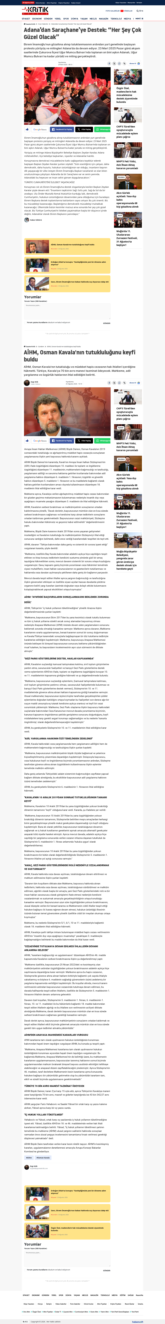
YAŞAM (83, 19)
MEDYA (127, 19)
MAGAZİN (103, 19)
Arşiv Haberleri (43, 24)
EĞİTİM (122, 1295)
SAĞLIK (131, 1295)
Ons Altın (26, 1312)
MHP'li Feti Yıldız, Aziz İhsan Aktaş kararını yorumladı (127, 165)
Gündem (41, 347)
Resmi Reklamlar (142, 1295)
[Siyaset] (128, 76)
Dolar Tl (57, 1312)
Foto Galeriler (75, 1304)
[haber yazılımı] (137, 1321)
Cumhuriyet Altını (81, 1312)
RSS (26, 1321)
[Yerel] (128, 219)
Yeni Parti (134, 1312)
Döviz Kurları (40, 3)
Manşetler (131, 2)
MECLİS (93, 19)
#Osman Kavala (43, 1158)
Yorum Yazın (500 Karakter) (35, 301)
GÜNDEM (48, 19)
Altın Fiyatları (52, 3)
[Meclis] (128, 115)
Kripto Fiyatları (64, 3)
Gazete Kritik (30, 24)
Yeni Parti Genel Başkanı (119, 1312)
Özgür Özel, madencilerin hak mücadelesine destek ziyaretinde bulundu (126, 95)
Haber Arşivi (75, 3)
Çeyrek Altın (67, 1312)
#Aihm (29, 1158)
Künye (40, 1304)
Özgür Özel (36, 1312)
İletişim (139, 2)
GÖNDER (106, 323)
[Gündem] (128, 181)
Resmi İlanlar (129, 1304)
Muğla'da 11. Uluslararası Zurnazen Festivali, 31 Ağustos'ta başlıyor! (127, 238)
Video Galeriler (60, 1304)
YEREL (58, 19)
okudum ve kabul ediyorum (48, 322)
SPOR (66, 19)
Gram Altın (93, 1312)
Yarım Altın (104, 1312)
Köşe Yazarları (121, 2)
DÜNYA (74, 19)
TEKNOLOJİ (116, 19)
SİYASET (26, 19)
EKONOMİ (37, 19)
